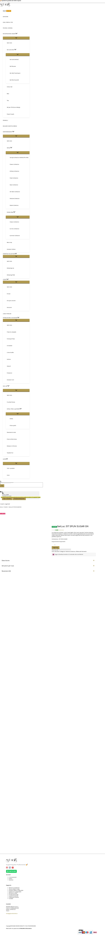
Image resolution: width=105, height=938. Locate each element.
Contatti (11, 898)
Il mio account (12, 877)
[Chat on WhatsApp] (11, 872)
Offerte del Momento (81, 551)
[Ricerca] (2, 485)
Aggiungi (55, 547)
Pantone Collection (70, 551)
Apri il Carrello (7, 498)
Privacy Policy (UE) (13, 894)
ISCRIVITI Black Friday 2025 (16, 890)
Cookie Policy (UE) (13, 896)
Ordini (10, 878)
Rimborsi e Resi (13, 893)
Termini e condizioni (14, 887)
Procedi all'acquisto (19, 498)
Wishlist (11, 880)
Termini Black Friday (14, 889)
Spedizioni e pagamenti (15, 891)
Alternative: (55, 550)
